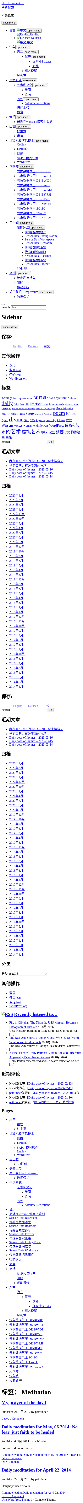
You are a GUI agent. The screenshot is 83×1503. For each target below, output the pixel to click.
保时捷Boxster (41, 61)
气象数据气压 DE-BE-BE (34, 171)
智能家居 (23, 227)
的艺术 (13, 432)
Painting (47, 413)
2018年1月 (16, 612)
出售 (12, 126)
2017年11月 (17, 621)
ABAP (50, 398)
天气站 (14, 1371)
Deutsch (35, 37)
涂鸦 (67, 432)
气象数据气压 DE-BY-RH (34, 194)
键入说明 (31, 70)
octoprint (39, 414)
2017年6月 (16, 640)
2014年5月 (16, 682)
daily (7, 403)
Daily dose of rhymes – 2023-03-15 (31, 473)
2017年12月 (17, 616)
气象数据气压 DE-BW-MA (34, 190)
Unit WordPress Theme (16, 1499)
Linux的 (22, 149)
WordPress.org (18, 378)
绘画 (28, 89)
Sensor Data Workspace (39, 239)
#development (19, 398)
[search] (3, 304)
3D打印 (22, 268)
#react (30, 398)
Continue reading (34, 1492)
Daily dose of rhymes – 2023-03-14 (31, 476)
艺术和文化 (24, 85)
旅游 (60, 432)
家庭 (52, 432)
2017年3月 (16, 644)
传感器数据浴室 (35, 247)
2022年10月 (17, 518)
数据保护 (23, 296)
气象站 (14, 166)
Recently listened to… (36, 1014)
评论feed (15, 374)
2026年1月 (16, 495)
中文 (29, 42)
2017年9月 (16, 630)
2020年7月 (16, 532)
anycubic (60, 398)
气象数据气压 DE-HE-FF (33, 199)
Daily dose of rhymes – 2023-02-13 (50, 1083)
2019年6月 (16, 560)
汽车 (12, 47)
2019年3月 (16, 574)
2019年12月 (17, 546)
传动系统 (23, 287)
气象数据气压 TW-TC (31, 213)
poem (59, 413)
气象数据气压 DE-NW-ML (34, 204)
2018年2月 (16, 607)
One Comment (10, 1461)
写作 (20, 99)
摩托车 (21, 75)
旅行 (12, 273)
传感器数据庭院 (35, 252)
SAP (26, 420)
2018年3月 (16, 602)
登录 (12, 365)
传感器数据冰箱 (35, 260)
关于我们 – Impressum (23, 292)
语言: (13, 30)
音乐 (12, 116)
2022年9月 (16, 523)
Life (27, 404)
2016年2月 (16, 668)
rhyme (16, 419)
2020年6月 (16, 537)
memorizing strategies (45, 408)
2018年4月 (16, 598)
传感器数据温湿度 (21, 1254)
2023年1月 (16, 509)
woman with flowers (35, 425)
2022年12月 (17, 514)
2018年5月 (16, 593)
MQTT (6, 413)
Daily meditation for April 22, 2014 (36, 1470)
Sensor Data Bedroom (38, 243)
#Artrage (7, 398)
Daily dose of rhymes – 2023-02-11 (50, 1088)
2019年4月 (16, 570)
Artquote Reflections (37, 103)
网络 (20, 153)
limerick (36, 404)
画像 (8, 438)
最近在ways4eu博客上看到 (35, 121)
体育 (20, 112)
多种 (35, 66)
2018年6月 (16, 588)
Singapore (40, 420)
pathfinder (15, 1092)
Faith (16, 404)
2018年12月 (17, 579)
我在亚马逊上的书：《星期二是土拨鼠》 (36, 461)
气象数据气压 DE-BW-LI (33, 185)
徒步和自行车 (26, 278)
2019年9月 (16, 556)
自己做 (14, 222)
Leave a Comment (13, 1418)
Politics (71, 414)
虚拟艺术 (31, 431)
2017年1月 (16, 649)
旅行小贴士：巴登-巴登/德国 (53, 1102)
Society (51, 420)
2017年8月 (16, 635)
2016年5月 (16, 658)
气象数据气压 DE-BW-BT (34, 176)
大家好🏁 (15, 1380)
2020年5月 (16, 542)
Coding (21, 144)
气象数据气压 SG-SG (31, 208)
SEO (32, 420)
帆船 (20, 282)
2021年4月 (16, 528)
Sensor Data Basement (38, 255)
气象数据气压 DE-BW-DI (34, 180)
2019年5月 (16, 565)
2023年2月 (16, 504)
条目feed (15, 370)
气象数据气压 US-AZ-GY (34, 218)
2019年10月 (17, 551)
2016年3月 (16, 663)
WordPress (23, 162)
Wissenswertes (12, 425)
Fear (22, 404)
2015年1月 (16, 672)
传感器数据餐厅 (35, 232)
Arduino (72, 398)
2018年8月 (16, 584)
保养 (28, 56)
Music (14, 414)
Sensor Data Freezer (37, 264)
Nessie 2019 (26, 413)
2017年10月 (17, 626)
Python (5, 420)
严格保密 (8, 7)
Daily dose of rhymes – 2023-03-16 (31, 469)
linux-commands (56, 404)
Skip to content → (13, 3)
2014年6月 (16, 677)
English (34, 34)
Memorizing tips (64, 408)
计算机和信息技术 (21, 140)
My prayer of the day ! (24, 1402)
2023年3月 (16, 500)
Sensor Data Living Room (41, 236)
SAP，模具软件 (27, 158)
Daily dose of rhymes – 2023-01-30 (55, 1092)
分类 (5, 973)
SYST (69, 420)
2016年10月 (17, 654)
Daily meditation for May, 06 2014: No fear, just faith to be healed (40, 1429)
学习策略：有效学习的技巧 (27, 465)
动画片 (44, 432)
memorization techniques (23, 408)
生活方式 (15, 80)
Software (61, 420)
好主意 (21, 131)
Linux (45, 404)
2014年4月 (16, 686)
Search (6, 307)
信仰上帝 (23, 107)
